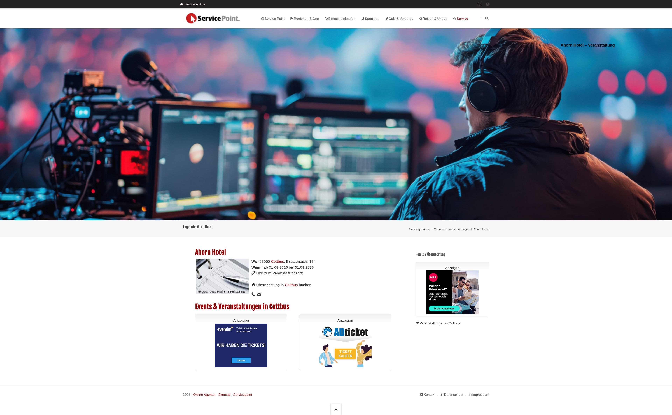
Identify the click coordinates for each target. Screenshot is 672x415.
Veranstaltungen (458, 229)
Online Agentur (204, 394)
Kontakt (429, 394)
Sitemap (224, 394)
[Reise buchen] (488, 4)
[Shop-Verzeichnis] (479, 4)
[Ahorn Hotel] (336, 124)
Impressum (480, 394)
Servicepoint (242, 394)
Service (439, 229)
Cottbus (277, 261)
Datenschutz (453, 394)
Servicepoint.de (419, 229)
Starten (487, 18)
